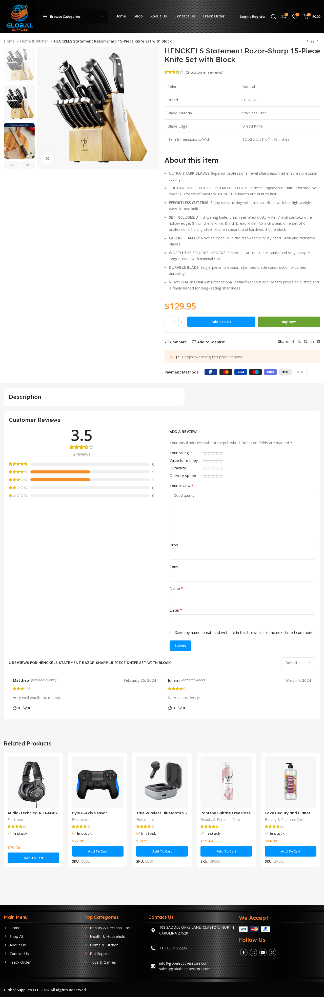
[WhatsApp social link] (272, 952)
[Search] (273, 16)
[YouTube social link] (263, 952)
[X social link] (299, 341)
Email (176, 610)
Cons (174, 566)
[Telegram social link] (318, 341)
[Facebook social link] (293, 341)
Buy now (289, 321)
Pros (174, 544)
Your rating (181, 453)
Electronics (16, 819)
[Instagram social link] (253, 952)
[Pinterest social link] (305, 341)
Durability (178, 468)
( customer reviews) (204, 72)
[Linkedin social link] (312, 341)
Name (176, 588)
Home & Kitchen (35, 41)
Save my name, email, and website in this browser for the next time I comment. (244, 632)
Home (10, 41)
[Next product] (317, 41)
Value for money (184, 461)
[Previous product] (307, 41)
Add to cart (221, 321)
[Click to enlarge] (47, 158)
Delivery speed (183, 476)
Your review (182, 485)
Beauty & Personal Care (220, 819)
